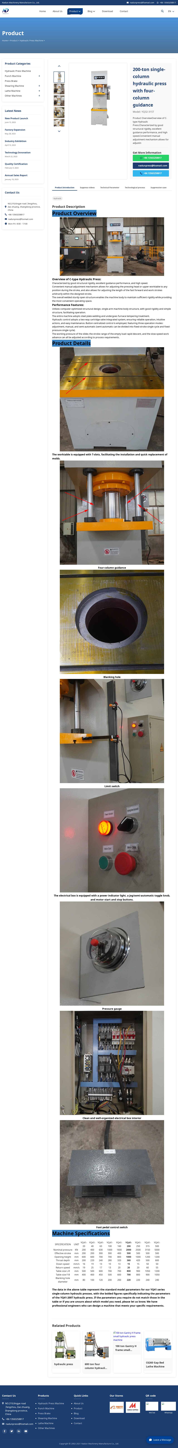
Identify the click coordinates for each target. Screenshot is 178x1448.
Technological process (135, 187)
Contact (124, 11)
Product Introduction (64, 187)
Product (73, 11)
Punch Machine (13, 76)
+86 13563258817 (153, 157)
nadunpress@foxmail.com (152, 165)
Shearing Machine (14, 86)
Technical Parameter (109, 187)
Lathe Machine (12, 90)
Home (42, 11)
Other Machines (13, 95)
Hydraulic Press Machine (31, 40)
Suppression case (158, 187)
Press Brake (11, 81)
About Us (57, 11)
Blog (90, 11)
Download (107, 11)
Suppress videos (87, 187)
